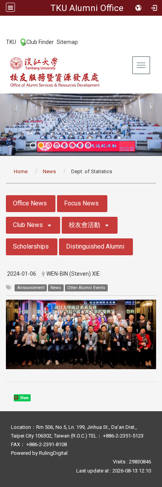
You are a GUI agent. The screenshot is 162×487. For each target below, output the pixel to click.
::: (2, 41)
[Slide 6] (72, 145)
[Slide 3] (49, 145)
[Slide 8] (88, 145)
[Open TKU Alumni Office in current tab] (55, 72)
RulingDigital (53, 453)
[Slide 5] (64, 145)
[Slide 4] (56, 145)
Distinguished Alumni (95, 246)
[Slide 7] (80, 145)
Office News (30, 203)
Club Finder (40, 42)
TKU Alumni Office (86, 8)
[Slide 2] (41, 145)
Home (21, 171)
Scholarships (31, 246)
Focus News (81, 203)
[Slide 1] (33, 145)
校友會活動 (84, 225)
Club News (28, 225)
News (49, 171)
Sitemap (67, 42)
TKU (11, 42)
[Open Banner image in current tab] (81, 124)
